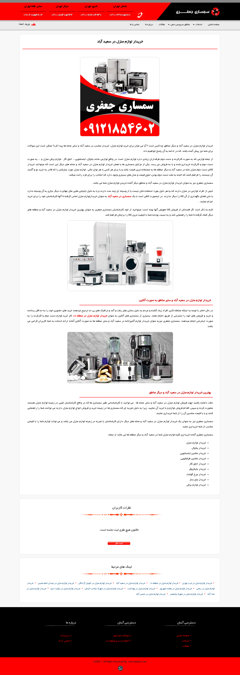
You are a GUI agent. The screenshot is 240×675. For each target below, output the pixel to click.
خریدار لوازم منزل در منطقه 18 (90, 316)
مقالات (162, 24)
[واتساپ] (120, 671)
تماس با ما (134, 24)
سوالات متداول (122, 635)
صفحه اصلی (213, 24)
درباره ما (149, 24)
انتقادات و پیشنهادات (118, 641)
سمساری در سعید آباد (119, 196)
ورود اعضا (24, 24)
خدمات (199, 24)
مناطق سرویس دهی (180, 24)
